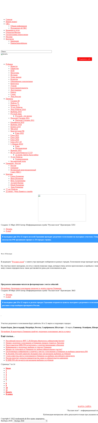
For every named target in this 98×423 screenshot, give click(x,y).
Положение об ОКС (19, 28)
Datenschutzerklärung (19, 43)
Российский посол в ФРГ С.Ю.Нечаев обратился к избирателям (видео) (35, 341)
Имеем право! (11, 22)
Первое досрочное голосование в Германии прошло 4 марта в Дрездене (35, 343)
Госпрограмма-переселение (17, 35)
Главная (9, 19)
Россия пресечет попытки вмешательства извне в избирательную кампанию (37, 358)
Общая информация (19, 26)
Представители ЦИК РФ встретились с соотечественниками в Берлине (35, 345)
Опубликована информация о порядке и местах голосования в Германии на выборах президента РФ (47, 352)
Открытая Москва (13, 32)
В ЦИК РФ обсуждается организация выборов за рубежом (29, 360)
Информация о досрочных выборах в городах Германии (29, 347)
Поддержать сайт (84, 59)
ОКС (8, 24)
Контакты (10, 39)
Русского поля (18, 262)
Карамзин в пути (13, 30)
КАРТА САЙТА (84, 406)
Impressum (15, 41)
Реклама (9, 37)
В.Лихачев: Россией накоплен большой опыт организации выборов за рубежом (38, 354)
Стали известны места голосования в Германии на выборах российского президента (40, 356)
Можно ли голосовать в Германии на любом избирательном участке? (34, 349)
